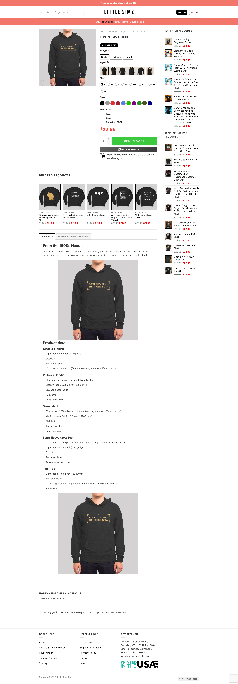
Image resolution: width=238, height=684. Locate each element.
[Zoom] (42, 83)
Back (108, 118)
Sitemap (43, 663)
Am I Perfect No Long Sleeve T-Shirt (73, 216)
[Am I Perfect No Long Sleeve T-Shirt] (74, 197)
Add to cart (134, 140)
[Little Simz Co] (119, 12)
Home (97, 22)
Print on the (106, 109)
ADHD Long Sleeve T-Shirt (97, 216)
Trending (107, 22)
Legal (83, 663)
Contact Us (86, 642)
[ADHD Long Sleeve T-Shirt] (98, 197)
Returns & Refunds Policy (52, 647)
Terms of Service (48, 658)
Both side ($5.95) (114, 122)
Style (104, 62)
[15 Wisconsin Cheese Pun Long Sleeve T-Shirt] (49, 197)
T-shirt (125, 32)
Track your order (133, 22)
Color (103, 97)
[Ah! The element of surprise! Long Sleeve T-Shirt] (122, 197)
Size (102, 78)
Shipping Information (91, 647)
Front (108, 114)
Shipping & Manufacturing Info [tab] (73, 236)
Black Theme (138, 32)
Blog (117, 22)
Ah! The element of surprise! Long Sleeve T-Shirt (121, 217)
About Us (44, 642)
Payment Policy (88, 652)
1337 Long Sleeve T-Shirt (145, 216)
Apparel (113, 32)
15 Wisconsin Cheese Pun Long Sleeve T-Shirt (49, 217)
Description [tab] (47, 236)
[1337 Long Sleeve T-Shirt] (146, 197)
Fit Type (104, 50)
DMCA (83, 658)
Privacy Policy (46, 652)
